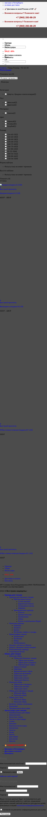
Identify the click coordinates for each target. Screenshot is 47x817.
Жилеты (17, 628)
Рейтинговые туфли (26, 665)
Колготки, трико (16, 717)
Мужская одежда (16, 623)
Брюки (16, 630)
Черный (10, 121)
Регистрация (5, 814)
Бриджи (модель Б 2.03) (10, 193)
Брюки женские (24, 615)
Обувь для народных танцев (21, 691)
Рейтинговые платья (22, 599)
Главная (3, 68)
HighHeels (18, 669)
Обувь (7, 45)
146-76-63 (11, 147)
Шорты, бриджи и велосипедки (20, 94)
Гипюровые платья (26, 606)
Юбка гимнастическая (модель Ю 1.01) (16, 430)
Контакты (9, 57)
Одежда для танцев (13, 595)
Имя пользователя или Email (12, 763)
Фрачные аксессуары (18, 726)
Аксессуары (10, 47)
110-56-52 (11, 159)
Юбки (20, 619)
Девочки (10, 105)
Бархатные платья (26, 604)
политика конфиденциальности (30, 805)
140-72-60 (11, 144)
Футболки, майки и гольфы (25, 632)
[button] (5, 70)
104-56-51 (11, 154)
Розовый (11, 124)
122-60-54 (11, 137)
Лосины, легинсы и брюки (20, 645)
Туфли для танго (20, 676)
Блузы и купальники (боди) (29, 621)
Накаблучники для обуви (19, 713)
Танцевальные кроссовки (19, 708)
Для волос (13, 739)
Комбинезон (23, 617)
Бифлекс (21, 608)
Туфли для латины (26, 660)
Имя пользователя (8, 786)
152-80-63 (11, 149)
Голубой (10, 126)
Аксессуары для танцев (15, 710)
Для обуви (13, 737)
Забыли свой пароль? (9, 776)
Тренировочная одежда (23, 610)
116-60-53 (11, 134)
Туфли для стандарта (27, 663)
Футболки (18, 639)
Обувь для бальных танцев (25, 658)
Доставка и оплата (13, 55)
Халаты (12, 730)
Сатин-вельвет (24, 602)
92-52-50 (11, 151)
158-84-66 (11, 156)
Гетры (11, 732)
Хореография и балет (18, 634)
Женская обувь (15, 656)
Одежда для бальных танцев (21, 597)
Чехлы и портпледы (17, 719)
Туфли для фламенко (22, 673)
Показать (5, 179)
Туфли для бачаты (21, 680)
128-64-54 (11, 139)
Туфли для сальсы (21, 678)
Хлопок (10, 113)
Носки (11, 734)
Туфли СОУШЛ (20, 667)
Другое (12, 741)
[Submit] (5, 64)
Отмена (3, 181)
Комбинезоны (19, 643)
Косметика (13, 728)
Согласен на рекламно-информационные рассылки (24, 810)
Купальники (19, 636)
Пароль (4, 768)
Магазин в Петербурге (15, 749)
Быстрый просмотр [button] (8, 189)
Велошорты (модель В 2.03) (11, 307)
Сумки (11, 721)
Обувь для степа (16, 697)
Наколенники (14, 715)
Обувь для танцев (13, 654)
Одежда (8, 43)
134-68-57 (11, 142)
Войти (20, 772)
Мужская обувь (15, 682)
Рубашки (17, 625)
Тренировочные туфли (23, 671)
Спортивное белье (17, 652)
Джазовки (13, 706)
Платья (21, 612)
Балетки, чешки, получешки (20, 704)
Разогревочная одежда (19, 649)
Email (3, 791)
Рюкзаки (12, 724)
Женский (11, 102)
